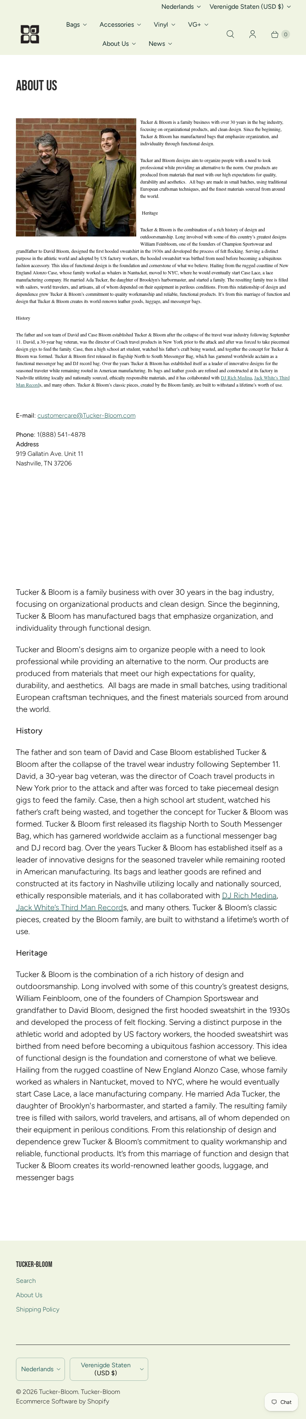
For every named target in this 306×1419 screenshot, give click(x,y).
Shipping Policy (37, 1309)
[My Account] (252, 34)
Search (26, 1280)
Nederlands (177, 6)
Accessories (117, 24)
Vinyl (161, 24)
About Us (115, 43)
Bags (73, 24)
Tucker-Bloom (58, 1392)
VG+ (194, 24)
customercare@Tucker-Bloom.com (86, 415)
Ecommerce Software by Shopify (62, 1401)
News (157, 43)
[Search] (230, 34)
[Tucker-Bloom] (30, 34)
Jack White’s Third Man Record (69, 907)
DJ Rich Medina (236, 377)
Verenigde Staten (247, 6)
